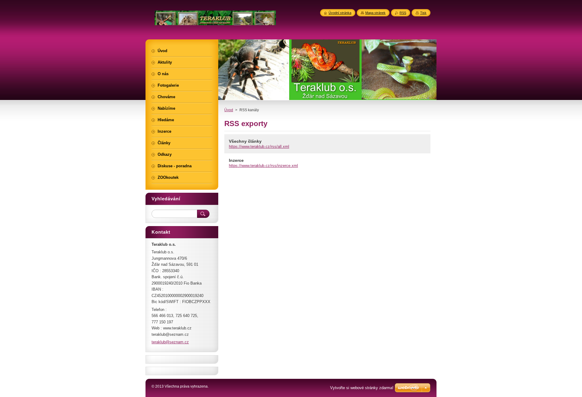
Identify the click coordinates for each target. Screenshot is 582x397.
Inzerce (236, 160)
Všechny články (245, 141)
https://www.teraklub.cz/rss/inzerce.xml (263, 165)
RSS (403, 13)
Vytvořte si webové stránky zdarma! (361, 387)
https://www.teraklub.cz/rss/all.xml (259, 146)
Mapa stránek (375, 13)
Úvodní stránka (340, 13)
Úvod (228, 110)
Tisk (423, 13)
